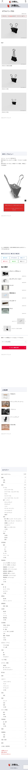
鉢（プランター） (14, 667)
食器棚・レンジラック (14, 523)
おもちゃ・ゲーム (13, 642)
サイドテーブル (14, 495)
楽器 (14, 695)
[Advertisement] (14, 133)
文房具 (18, 253)
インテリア (14, 627)
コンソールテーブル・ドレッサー (14, 498)
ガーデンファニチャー (14, 669)
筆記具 (14, 611)
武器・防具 (13, 739)
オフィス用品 (13, 709)
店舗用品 (13, 732)
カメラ (14, 579)
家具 (13, 485)
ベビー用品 (13, 659)
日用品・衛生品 (14, 625)
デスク (14, 493)
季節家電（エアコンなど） (14, 577)
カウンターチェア (14, 512)
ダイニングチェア (14, 502)
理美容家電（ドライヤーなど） (14, 575)
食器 (13, 584)
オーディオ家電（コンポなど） (14, 564)
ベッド (14, 531)
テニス (14, 683)
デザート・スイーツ (14, 600)
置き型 (14, 537)
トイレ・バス (14, 555)
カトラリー (14, 591)
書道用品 (14, 617)
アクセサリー (14, 656)
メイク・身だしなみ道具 (14, 631)
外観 (14, 480)
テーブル (14, 487)
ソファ (14, 506)
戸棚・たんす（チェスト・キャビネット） (14, 520)
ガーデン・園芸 (13, 662)
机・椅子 (14, 721)
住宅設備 (13, 542)
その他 (13, 253)
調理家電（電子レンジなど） (14, 573)
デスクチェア (14, 504)
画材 (13, 698)
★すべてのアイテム (6, 253)
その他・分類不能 (13, 746)
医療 (13, 728)
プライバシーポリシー (6, 753)
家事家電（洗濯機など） (14, 571)
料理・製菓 (14, 606)
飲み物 (14, 598)
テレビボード (14, 525)
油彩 (14, 704)
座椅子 (14, 514)
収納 (14, 516)
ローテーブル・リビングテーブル (14, 491)
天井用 (14, 535)
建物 (13, 477)
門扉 (14, 551)
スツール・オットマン (14, 508)
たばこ (14, 637)
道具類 (14, 665)
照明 (14, 533)
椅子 (14, 712)
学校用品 (13, 719)
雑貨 (14, 736)
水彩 (14, 702)
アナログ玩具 (14, 645)
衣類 (13, 650)
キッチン (14, 553)
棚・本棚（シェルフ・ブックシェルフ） (14, 518)
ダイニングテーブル (14, 489)
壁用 (14, 539)
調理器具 (13, 603)
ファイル (14, 615)
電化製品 (13, 560)
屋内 (14, 482)
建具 (14, 545)
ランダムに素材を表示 (14, 347)
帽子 (14, 654)
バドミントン (14, 685)
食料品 (13, 596)
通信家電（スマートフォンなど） (14, 569)
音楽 (13, 692)
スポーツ (13, 679)
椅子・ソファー (14, 500)
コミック (14, 700)
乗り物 (13, 672)
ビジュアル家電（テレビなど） (14, 562)
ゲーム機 (14, 647)
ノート (14, 613)
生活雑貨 (13, 622)
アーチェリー (14, 687)
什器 (14, 734)
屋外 (13, 675)
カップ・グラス (14, 589)
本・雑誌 (14, 629)
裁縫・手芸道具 (14, 635)
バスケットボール (14, 681)
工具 (14, 633)
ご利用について (4, 750)
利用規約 (10, 16)
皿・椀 (14, 587)
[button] (22, 261)
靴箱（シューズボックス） (14, 527)
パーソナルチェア (14, 510)
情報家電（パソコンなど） (14, 567)
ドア (14, 547)
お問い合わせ (4, 752)
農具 (13, 743)
